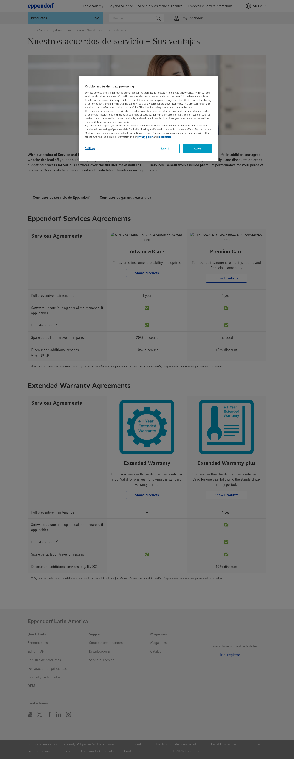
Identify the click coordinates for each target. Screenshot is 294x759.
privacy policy (145, 136)
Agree (197, 148)
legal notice (164, 136)
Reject (165, 148)
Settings (90, 148)
